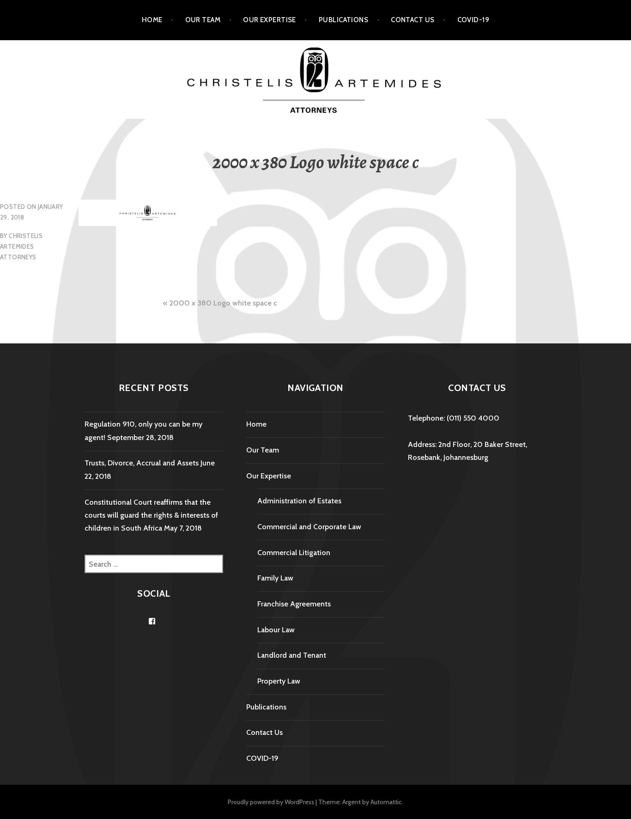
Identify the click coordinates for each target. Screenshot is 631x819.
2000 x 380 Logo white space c (223, 303)
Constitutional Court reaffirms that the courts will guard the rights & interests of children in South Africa (151, 515)
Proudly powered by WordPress (271, 802)
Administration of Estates (299, 500)
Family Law (275, 578)
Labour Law (276, 629)
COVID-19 (473, 20)
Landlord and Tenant (291, 655)
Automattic (386, 802)
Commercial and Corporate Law (309, 526)
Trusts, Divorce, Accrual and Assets (142, 462)
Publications (343, 20)
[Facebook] (152, 621)
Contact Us (413, 20)
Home (152, 20)
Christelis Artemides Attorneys (21, 246)
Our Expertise (269, 20)
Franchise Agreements (294, 603)
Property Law (278, 681)
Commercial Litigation (293, 552)
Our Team (203, 20)
